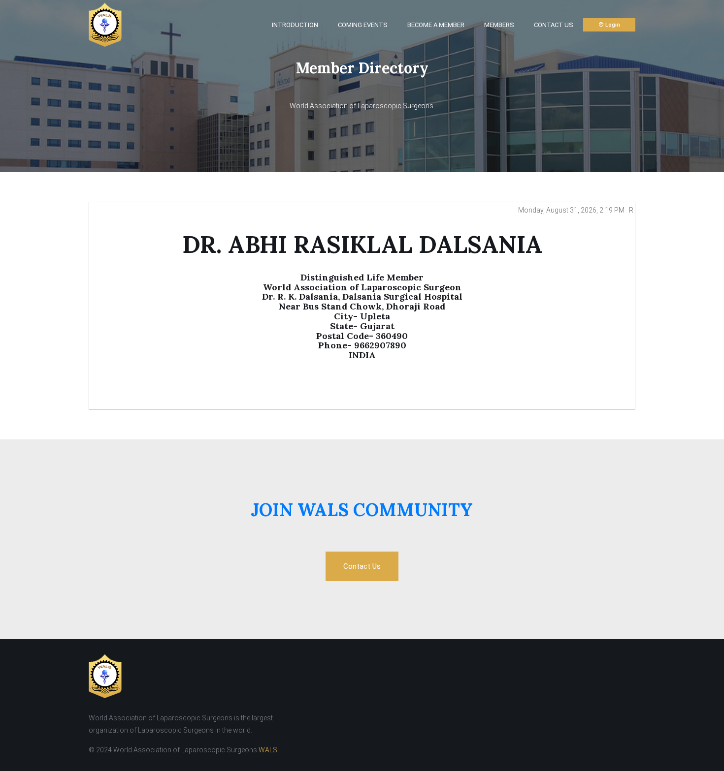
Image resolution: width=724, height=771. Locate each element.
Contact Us (553, 25)
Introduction (295, 25)
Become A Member (435, 25)
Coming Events (363, 25)
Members (499, 25)
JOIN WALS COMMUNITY (362, 509)
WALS (268, 750)
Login (612, 25)
